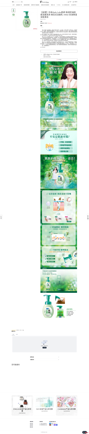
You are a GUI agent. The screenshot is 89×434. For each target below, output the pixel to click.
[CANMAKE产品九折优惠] (66, 402)
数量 (41, 25)
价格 (41, 21)
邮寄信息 (32, 357)
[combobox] (17, 2)
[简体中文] (86, 432)
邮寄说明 (31, 423)
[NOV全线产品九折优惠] (44, 402)
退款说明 (31, 424)
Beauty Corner (43, 19)
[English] (87, 432)
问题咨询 (32, 359)
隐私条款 (31, 427)
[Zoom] (26, 19)
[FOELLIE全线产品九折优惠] (22, 402)
